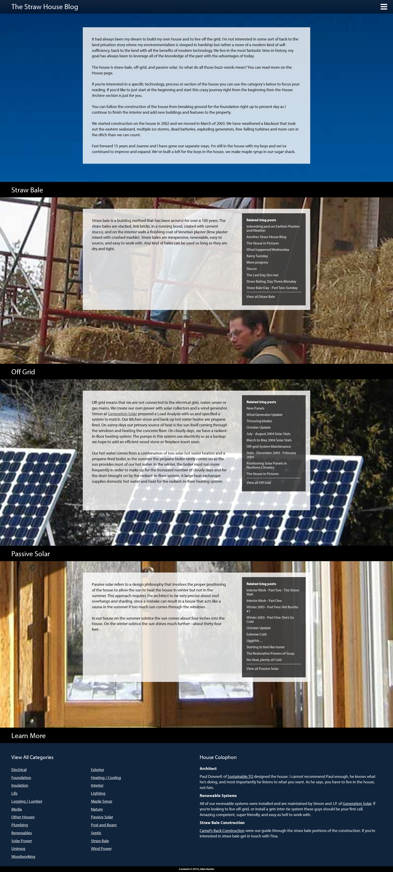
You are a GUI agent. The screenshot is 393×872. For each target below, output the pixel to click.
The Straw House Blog (44, 6)
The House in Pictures (263, 243)
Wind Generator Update (264, 414)
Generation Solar (122, 413)
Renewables (21, 832)
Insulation (19, 785)
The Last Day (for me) (263, 275)
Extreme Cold (257, 634)
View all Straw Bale (261, 296)
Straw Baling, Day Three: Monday (271, 281)
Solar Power (21, 840)
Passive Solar (102, 816)
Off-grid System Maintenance (269, 446)
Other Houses (23, 816)
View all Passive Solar (263, 668)
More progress (257, 262)
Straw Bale (100, 840)
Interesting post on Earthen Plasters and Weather (273, 228)
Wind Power (101, 848)
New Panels (255, 408)
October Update (259, 427)
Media (16, 809)
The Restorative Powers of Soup (270, 653)
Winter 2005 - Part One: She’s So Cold (270, 619)
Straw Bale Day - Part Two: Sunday (272, 287)
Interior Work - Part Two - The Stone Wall (273, 592)
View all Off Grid (259, 482)
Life (14, 793)
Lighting (98, 793)
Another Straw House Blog (266, 236)
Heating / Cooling (106, 777)
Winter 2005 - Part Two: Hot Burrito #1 (272, 609)
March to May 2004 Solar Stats (269, 440)
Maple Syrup (101, 801)
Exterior (97, 769)
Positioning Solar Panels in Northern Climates (267, 465)
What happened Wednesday (268, 249)
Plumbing (19, 824)
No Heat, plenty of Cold (264, 659)
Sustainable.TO (240, 776)
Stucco (252, 268)
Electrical (19, 769)
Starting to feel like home (266, 647)
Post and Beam (104, 824)
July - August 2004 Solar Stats (268, 433)
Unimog (18, 848)
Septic (96, 832)
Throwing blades (259, 421)
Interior (97, 785)
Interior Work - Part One (264, 600)
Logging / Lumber (26, 801)
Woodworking (23, 856)
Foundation (21, 777)
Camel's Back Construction (222, 830)
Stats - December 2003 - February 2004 (271, 454)
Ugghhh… (255, 640)
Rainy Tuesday (257, 256)
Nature (97, 809)
